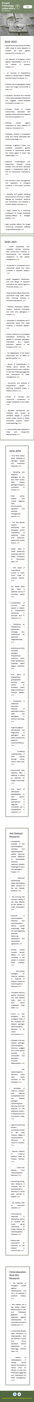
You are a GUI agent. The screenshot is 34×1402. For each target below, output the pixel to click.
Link (23, 53)
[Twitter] (19, 1394)
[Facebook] (14, 1394)
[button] (27, 6)
